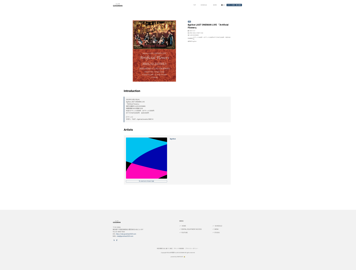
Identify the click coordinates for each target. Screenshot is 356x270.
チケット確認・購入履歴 (234, 5)
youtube (184, 232)
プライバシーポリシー (191, 248)
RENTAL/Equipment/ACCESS (191, 229)
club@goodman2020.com (125, 236)
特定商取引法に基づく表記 (164, 248)
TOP (194, 5)
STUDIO (217, 232)
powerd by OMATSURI (177, 256)
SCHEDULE (204, 5)
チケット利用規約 (179, 248)
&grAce (173, 139)
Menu (216, 229)
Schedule (218, 226)
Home (183, 226)
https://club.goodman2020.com (126, 234)
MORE (215, 5)
